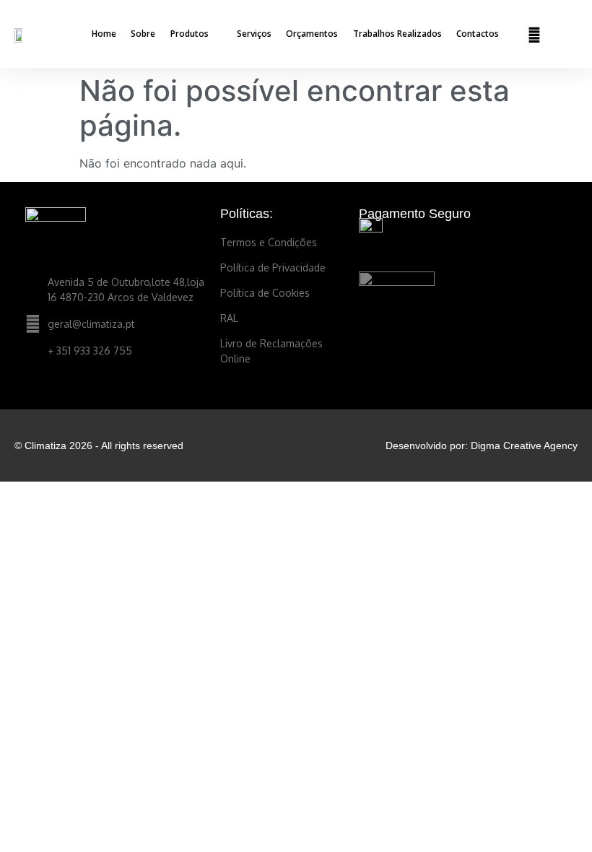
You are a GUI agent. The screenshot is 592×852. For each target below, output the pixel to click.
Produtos (189, 33)
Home (104, 33)
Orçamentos (312, 33)
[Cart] (564, 34)
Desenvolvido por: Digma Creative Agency (482, 445)
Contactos (477, 33)
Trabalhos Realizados (397, 33)
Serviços (254, 33)
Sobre (143, 33)
